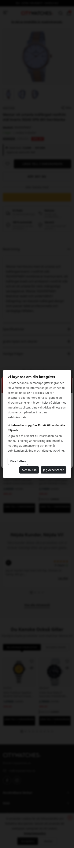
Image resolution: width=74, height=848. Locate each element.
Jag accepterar (53, 470)
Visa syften (18, 461)
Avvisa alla (29, 470)
